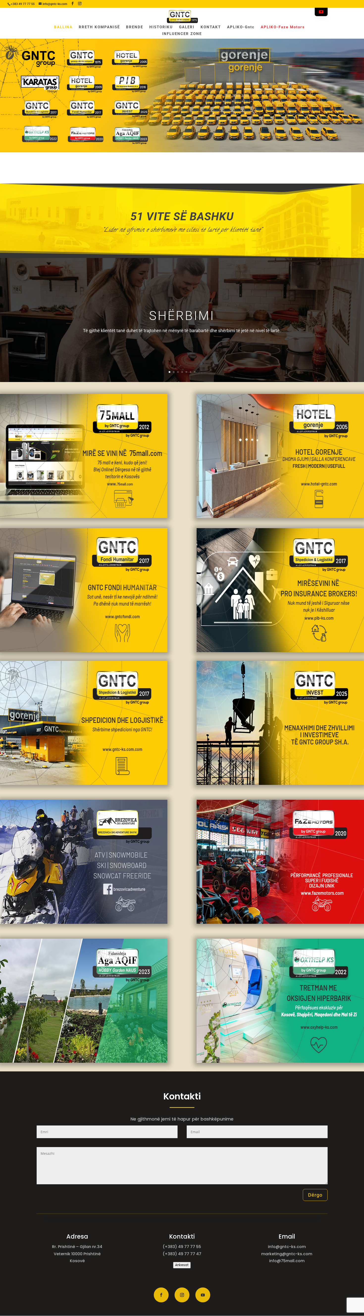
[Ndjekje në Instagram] (182, 1294)
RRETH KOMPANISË (99, 27)
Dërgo (315, 1195)
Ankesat (182, 1265)
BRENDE (134, 27)
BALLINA (63, 27)
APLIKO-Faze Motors (283, 27)
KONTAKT (211, 27)
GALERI (186, 27)
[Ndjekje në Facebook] (161, 1294)
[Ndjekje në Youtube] (202, 1294)
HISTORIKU (161, 27)
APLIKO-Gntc (241, 27)
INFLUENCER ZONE (182, 34)
